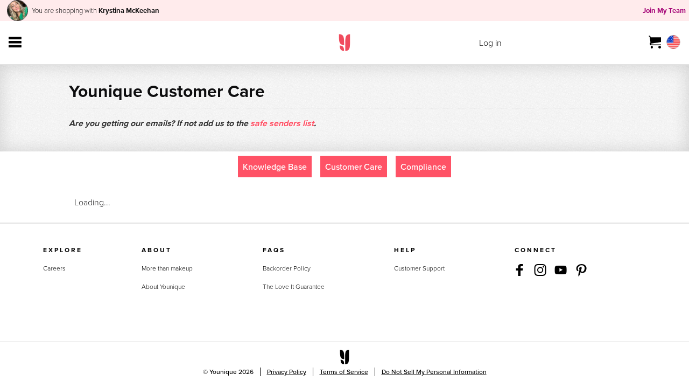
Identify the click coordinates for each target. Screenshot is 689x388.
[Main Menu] (15, 42)
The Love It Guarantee (294, 286)
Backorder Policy (287, 268)
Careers (54, 268)
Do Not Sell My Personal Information (434, 371)
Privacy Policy (286, 371)
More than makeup (167, 268)
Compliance (423, 166)
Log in (490, 42)
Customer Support (419, 268)
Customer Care (353, 166)
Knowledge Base (275, 166)
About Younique (163, 286)
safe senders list (282, 123)
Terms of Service (344, 371)
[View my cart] (655, 42)
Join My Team (664, 10)
